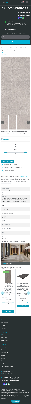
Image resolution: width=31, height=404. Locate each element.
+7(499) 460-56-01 (23, 13)
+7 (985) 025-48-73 (8, 178)
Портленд (9, 263)
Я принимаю (15, 401)
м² (15, 144)
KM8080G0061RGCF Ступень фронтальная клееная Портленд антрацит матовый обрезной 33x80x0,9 (23, 287)
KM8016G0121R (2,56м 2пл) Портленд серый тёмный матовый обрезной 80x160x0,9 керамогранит (8, 288)
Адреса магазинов (8, 371)
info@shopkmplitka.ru (8, 374)
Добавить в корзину (8, 161)
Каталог (8, 48)
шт (22, 300)
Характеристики (6, 184)
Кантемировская (12, 22)
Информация (15, 184)
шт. (15, 153)
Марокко (4, 263)
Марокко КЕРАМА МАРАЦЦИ (18, 48)
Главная (3, 48)
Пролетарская (11, 29)
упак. (15, 149)
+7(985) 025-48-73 (23, 15)
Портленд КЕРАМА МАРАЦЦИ (8, 50)
